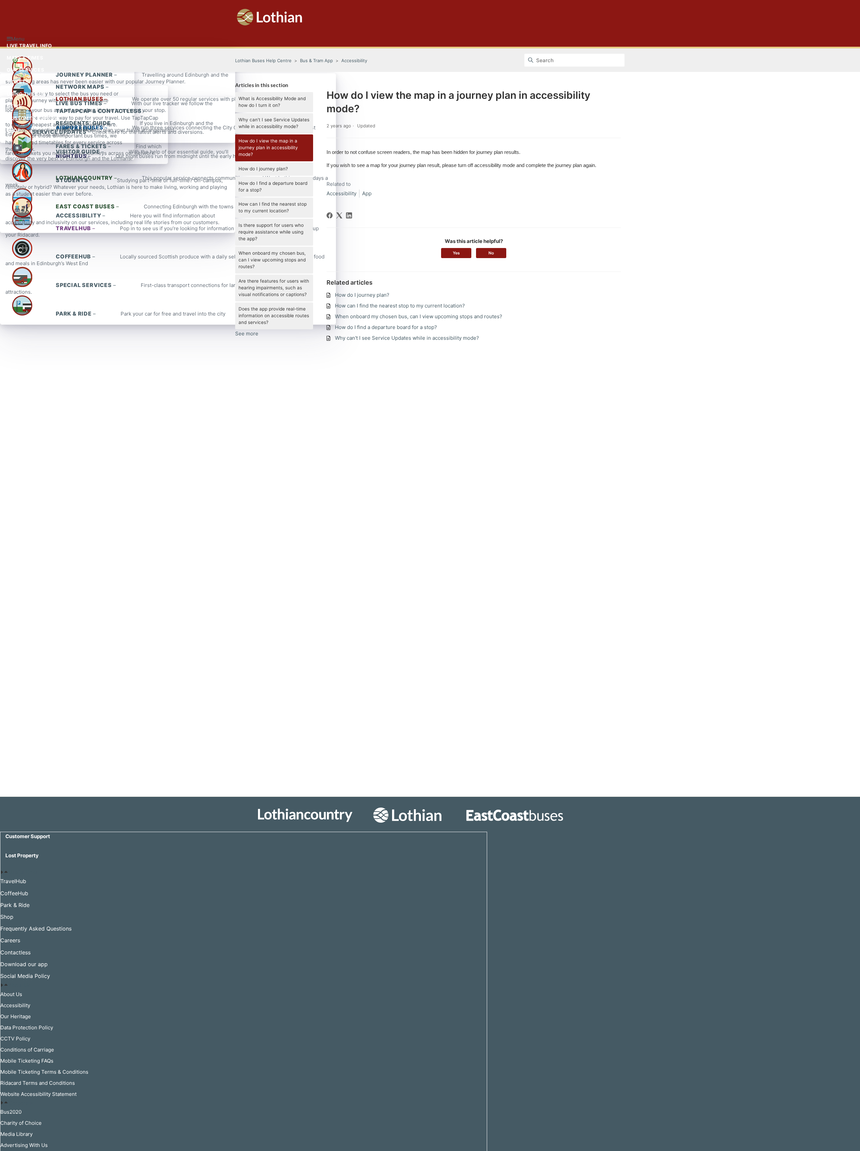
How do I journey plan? (263, 168)
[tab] (243, 872)
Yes (456, 252)
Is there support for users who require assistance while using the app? (271, 231)
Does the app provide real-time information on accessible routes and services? (274, 315)
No (491, 252)
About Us (20, 985)
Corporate (21, 1103)
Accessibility (354, 60)
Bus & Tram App (316, 60)
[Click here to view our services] (430, 815)
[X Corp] (339, 215)
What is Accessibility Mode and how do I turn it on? (272, 102)
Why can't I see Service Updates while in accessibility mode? (274, 123)
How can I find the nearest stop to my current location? (273, 207)
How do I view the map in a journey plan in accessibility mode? (268, 147)
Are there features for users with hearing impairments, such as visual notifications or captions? (274, 287)
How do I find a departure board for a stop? (273, 186)
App (367, 193)
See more (246, 333)
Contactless (15, 952)
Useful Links (23, 872)
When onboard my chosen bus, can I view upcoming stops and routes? (272, 259)
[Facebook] (330, 215)
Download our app (24, 964)
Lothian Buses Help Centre (263, 60)
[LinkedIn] (349, 215)
